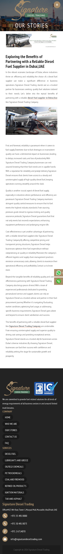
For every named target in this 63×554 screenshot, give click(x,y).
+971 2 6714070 (17, 531)
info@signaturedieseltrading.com (26, 539)
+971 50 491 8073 (18, 523)
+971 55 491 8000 (18, 515)
